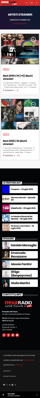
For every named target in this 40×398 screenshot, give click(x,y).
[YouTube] (4, 385)
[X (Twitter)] (7, 385)
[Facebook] (15, 385)
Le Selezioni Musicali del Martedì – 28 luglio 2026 (21, 217)
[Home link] (9, 2)
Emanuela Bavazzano (19, 255)
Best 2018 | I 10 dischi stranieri (15, 142)
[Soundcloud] (9, 385)
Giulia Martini (20, 283)
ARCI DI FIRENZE (29, 360)
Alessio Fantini (21, 264)
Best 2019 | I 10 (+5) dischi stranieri (18, 77)
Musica (6, 69)
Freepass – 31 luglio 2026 (22, 189)
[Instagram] (4, 335)
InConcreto (18, 365)
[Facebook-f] (8, 335)
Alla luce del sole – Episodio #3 (23, 198)
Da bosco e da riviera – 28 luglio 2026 (22, 227)
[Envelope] (17, 335)
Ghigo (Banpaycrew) (21, 274)
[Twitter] (13, 335)
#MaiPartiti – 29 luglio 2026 (23, 208)
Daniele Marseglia (23, 245)
